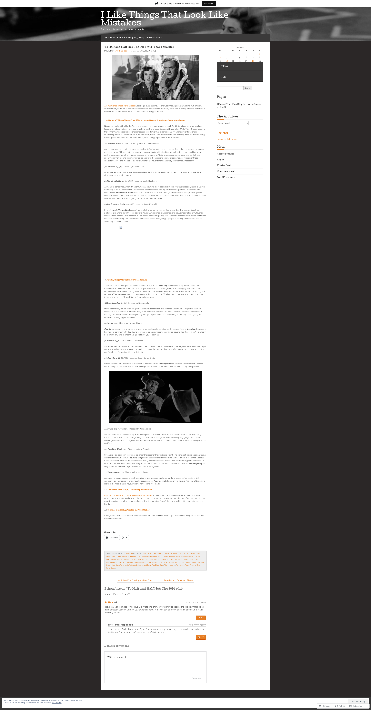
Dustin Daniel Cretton (186, 553)
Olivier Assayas (140, 562)
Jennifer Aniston (123, 559)
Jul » (224, 77)
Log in (220, 160)
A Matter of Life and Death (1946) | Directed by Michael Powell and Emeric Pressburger (145, 120)
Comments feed (226, 172)
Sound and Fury (144, 565)
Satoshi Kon (110, 565)
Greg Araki (157, 556)
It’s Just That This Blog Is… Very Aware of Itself (133, 38)
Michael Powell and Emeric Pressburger (182, 559)
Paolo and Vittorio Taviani (167, 562)
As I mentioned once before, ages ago (120, 106)
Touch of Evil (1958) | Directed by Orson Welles (128, 510)
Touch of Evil (195, 565)
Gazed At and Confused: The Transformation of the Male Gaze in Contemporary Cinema (174, 581)
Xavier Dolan (110, 568)
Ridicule (201, 562)
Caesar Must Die (170, 553)
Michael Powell (160, 559)
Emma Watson (122, 556)
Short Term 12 (121, 565)
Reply (201, 618)
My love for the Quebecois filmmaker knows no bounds (128, 495)
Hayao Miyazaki (169, 556)
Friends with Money (145, 556)
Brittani (109, 602)
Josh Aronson (135, 559)
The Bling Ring (157, 565)
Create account (225, 154)
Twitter (223, 133)
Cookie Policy (57, 703)
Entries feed (224, 166)
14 (253, 61)
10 (227, 61)
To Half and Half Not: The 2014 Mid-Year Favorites (139, 47)
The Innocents (169, 565)
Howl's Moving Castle (184, 556)
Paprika (181, 562)
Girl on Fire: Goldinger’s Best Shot (136, 580)
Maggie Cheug (147, 559)
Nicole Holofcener (126, 562)
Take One (129, 553)
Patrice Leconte (191, 562)
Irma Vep (197, 556)
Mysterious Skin (112, 562)
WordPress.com (226, 177)
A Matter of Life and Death (152, 553)
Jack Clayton (111, 559)
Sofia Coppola (132, 565)
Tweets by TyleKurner (227, 139)
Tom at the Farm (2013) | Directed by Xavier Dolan (129, 490)
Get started (208, 3)
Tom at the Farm (182, 565)
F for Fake (132, 556)
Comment (196, 678)
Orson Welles (152, 562)
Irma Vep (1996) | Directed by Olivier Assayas (126, 280)
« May (224, 66)
